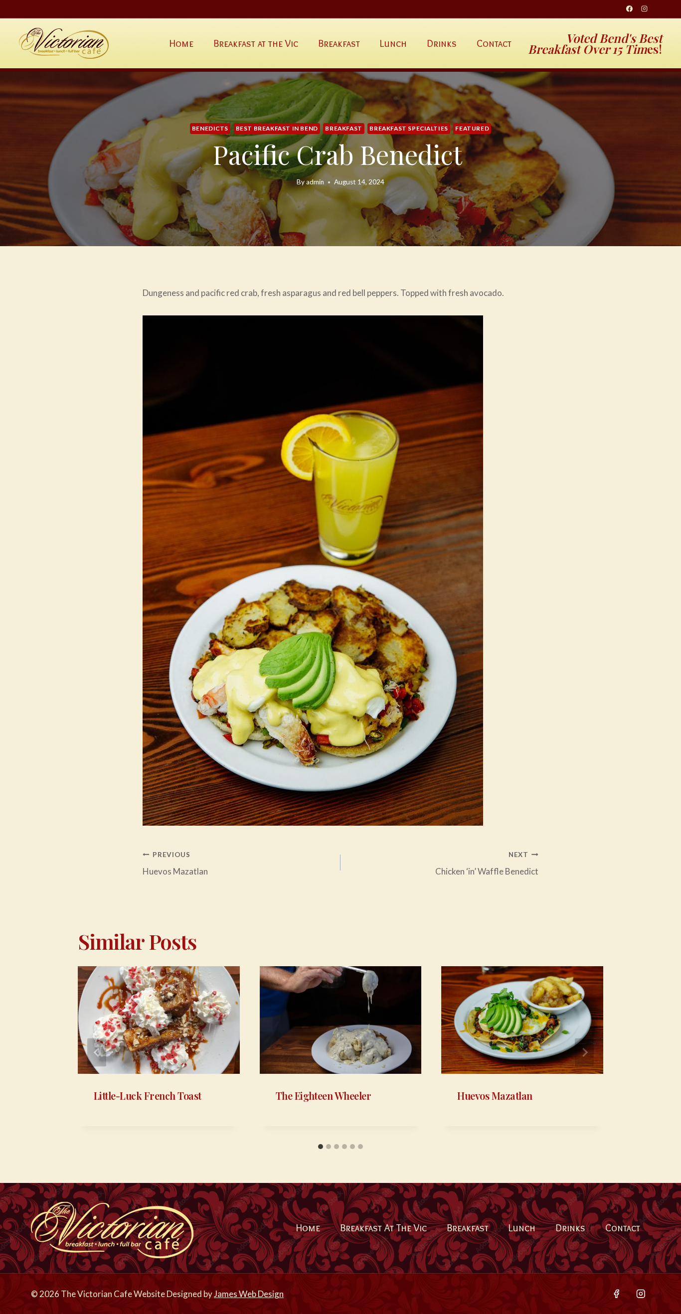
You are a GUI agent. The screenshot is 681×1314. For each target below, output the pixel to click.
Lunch (393, 43)
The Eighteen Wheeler (323, 1095)
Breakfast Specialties (408, 128)
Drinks (442, 43)
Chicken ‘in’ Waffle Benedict (486, 864)
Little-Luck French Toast (147, 1095)
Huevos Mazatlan (175, 864)
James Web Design (249, 1294)
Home (181, 43)
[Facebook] (629, 8)
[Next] (584, 1052)
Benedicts (210, 128)
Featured (472, 128)
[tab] (320, 1146)
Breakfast (339, 43)
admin (315, 182)
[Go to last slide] (96, 1052)
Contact (494, 43)
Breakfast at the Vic (255, 43)
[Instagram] (644, 8)
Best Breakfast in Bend (277, 128)
